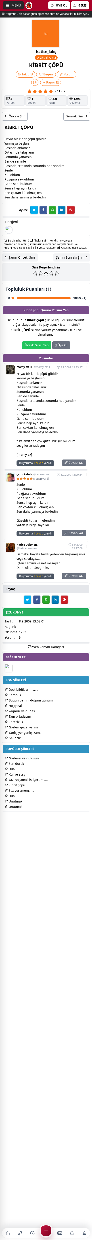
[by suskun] (9, 230)
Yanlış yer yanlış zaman (26, 732)
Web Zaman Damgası (47, 647)
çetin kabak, (33, 474)
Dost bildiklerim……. (23, 689)
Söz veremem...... (21, 790)
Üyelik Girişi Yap (37, 345)
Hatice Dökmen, (27, 546)
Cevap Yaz (76, 462)
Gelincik (14, 738)
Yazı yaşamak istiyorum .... (28, 780)
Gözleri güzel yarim (23, 727)
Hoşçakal (15, 706)
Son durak (16, 763)
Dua (11, 769)
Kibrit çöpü (16, 785)
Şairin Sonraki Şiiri (70, 257)
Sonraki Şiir (75, 116)
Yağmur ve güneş (21, 711)
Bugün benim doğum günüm (30, 700)
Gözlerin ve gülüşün (23, 758)
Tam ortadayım (19, 716)
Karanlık (14, 695)
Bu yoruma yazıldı (35, 463)
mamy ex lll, (33, 367)
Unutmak (15, 801)
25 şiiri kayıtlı (47, 57)
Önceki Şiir (16, 116)
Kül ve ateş (16, 774)
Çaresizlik (15, 722)
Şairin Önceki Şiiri (21, 257)
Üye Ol (62, 345)
